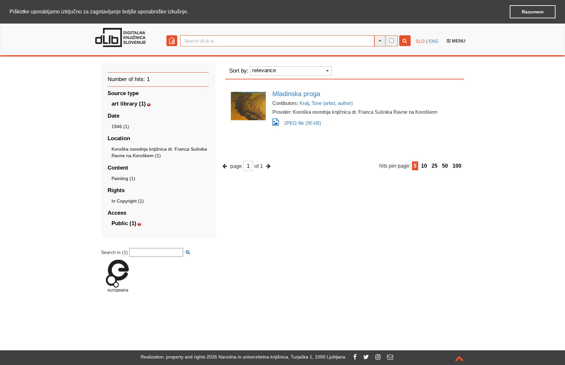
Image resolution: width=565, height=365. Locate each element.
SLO (420, 41)
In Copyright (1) (127, 201)
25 (434, 166)
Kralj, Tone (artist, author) (326, 103)
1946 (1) (120, 126)
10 (424, 166)
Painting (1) (123, 178)
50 (445, 166)
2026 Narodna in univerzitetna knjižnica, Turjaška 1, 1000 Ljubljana (276, 356)
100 (457, 166)
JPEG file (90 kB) (302, 123)
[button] (191, 12)
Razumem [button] (532, 11)
